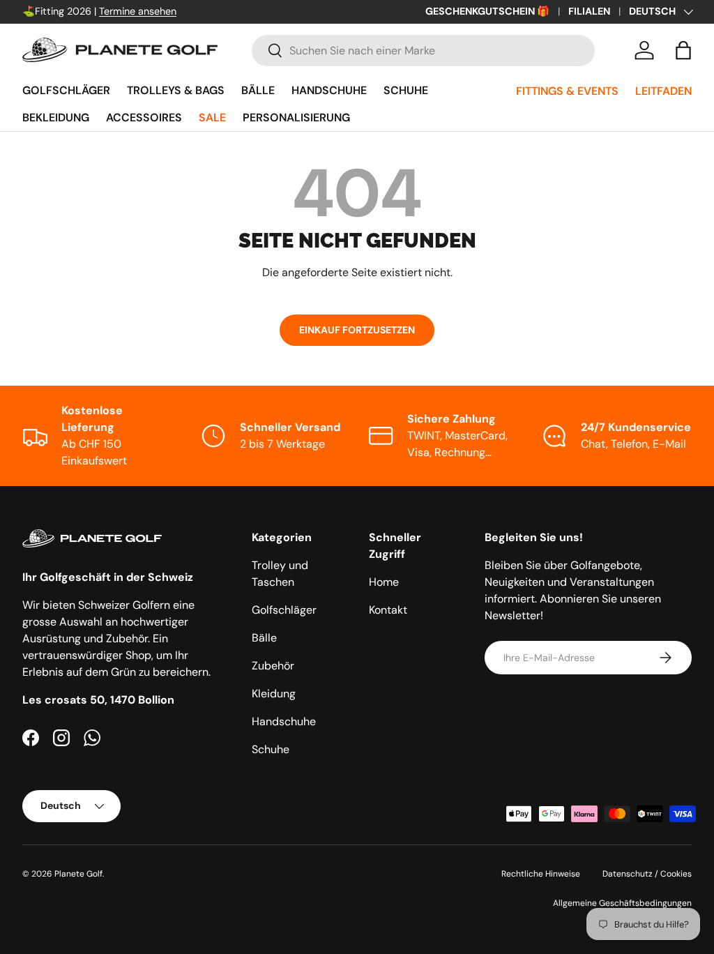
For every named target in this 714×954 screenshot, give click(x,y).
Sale (212, 117)
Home (384, 582)
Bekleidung (55, 117)
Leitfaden (663, 91)
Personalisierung (296, 117)
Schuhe (405, 90)
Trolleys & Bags (176, 90)
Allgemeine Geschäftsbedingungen (622, 903)
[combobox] (423, 50)
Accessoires (144, 117)
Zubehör (273, 665)
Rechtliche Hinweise (540, 873)
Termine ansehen (137, 11)
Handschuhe (329, 90)
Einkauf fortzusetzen (357, 330)
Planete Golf (78, 873)
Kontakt (388, 610)
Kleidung (274, 693)
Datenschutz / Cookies (647, 873)
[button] (683, 50)
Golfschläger (66, 90)
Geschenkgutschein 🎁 (487, 11)
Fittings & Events (567, 91)
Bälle (258, 90)
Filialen (589, 11)
